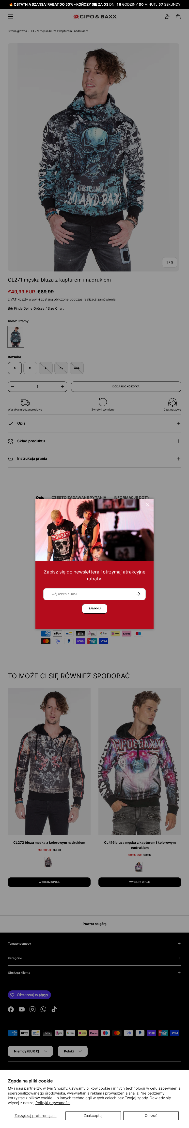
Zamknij (95, 608)
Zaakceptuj (93, 1115)
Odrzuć (151, 1115)
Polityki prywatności (52, 1102)
